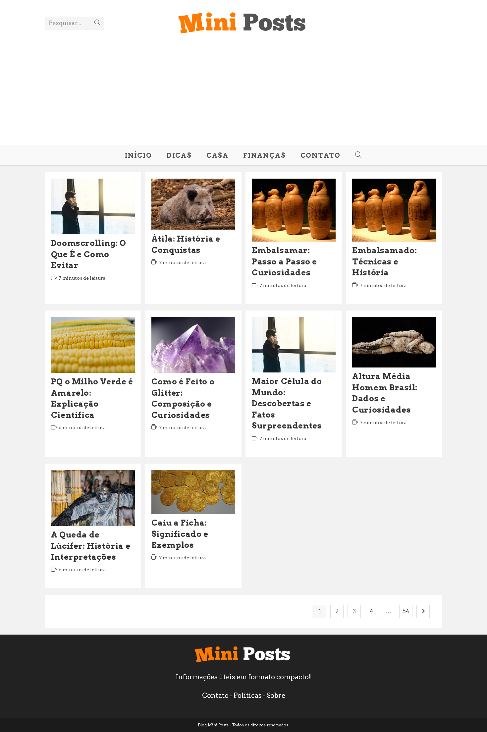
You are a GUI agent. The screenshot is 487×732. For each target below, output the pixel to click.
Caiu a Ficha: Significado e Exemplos (179, 534)
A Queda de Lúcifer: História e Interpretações (90, 546)
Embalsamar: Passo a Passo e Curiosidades (284, 261)
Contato (215, 696)
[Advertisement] (243, 85)
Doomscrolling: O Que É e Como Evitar (88, 254)
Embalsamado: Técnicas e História (384, 261)
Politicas (248, 696)
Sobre (276, 696)
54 (406, 611)
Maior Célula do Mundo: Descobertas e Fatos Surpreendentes (287, 403)
